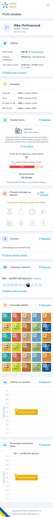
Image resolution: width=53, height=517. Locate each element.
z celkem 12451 (27, 103)
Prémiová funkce (26, 412)
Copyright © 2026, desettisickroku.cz (26, 511)
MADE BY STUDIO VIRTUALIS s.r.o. (26, 514)
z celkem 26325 (27, 93)
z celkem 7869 (27, 108)
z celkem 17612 (27, 98)
